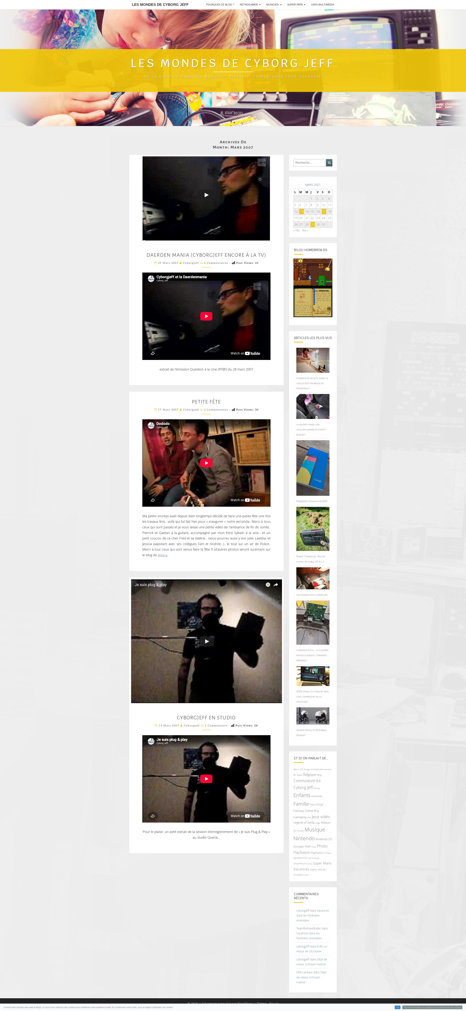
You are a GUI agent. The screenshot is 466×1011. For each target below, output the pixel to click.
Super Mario (322, 863)
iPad (309, 817)
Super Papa (295, 4)
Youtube (298, 874)
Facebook (316, 796)
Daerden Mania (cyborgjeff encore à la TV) (206, 255)
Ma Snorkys (298, 830)
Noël (308, 846)
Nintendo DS (323, 839)
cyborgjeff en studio (206, 717)
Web (320, 869)
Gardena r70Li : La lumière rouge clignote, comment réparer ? (312, 655)
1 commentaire (216, 725)
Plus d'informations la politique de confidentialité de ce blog (432, 1007)
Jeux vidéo (321, 816)
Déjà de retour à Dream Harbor (311, 977)
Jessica (162, 555)
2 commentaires (216, 263)
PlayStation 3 (318, 852)
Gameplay (300, 817)
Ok (397, 1007)
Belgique (309, 774)
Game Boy (312, 811)
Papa (314, 846)
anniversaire (317, 769)
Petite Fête (206, 402)
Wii (324, 869)
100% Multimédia (322, 4)
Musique (315, 829)
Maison (325, 823)
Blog (319, 775)
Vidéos (313, 869)
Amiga (307, 769)
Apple (299, 775)
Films (313, 804)
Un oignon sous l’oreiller (311, 594)
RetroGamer (249, 4)
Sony (309, 863)
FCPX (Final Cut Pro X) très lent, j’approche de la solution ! (312, 696)
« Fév (296, 230)
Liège (317, 822)
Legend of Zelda (303, 823)
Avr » (305, 230)
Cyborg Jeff (303, 787)
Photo (322, 846)
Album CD (298, 769)
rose (309, 858)
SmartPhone (300, 863)
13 (301, 212)
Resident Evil (300, 858)
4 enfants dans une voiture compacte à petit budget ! (311, 429)
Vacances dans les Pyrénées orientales (312, 915)
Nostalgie (298, 846)
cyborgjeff (191, 263)
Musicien (272, 4)
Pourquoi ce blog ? (220, 4)
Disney (316, 788)
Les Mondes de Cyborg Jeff (160, 5)
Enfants (302, 795)
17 (324, 212)
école (306, 874)
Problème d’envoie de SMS (311, 501)
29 (312, 224)
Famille (301, 803)
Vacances (301, 869)
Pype (328, 852)
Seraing (315, 858)
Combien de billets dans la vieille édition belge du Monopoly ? (312, 383)
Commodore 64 (307, 780)
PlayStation (301, 852)
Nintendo (304, 838)
